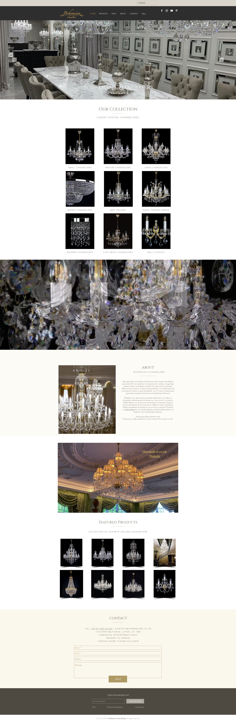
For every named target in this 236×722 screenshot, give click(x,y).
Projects (154, 456)
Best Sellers (130, 409)
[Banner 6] (124, 93)
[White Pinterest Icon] (176, 10)
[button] (71, 552)
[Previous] (14, 60)
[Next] (221, 60)
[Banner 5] (116, 93)
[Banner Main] (111, 93)
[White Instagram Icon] (166, 10)
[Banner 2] (108, 93)
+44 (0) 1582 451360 (101, 628)
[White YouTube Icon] (171, 10)
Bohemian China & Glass (117, 718)
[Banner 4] (119, 93)
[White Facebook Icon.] (161, 10)
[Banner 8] (127, 93)
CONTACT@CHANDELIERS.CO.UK (133, 628)
